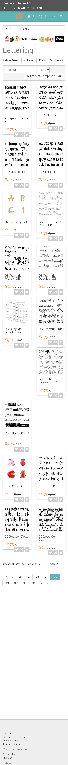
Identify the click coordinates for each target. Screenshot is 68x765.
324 (34, 583)
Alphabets (29, 60)
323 (24, 583)
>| (48, 583)
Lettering (21, 29)
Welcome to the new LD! (17, 3)
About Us (8, 733)
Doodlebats (56, 60)
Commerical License (14, 737)
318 (37, 576)
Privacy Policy (10, 740)
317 (28, 576)
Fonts (42, 60)
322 (15, 583)
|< (6, 576)
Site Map (7, 758)
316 (19, 576)
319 (46, 576)
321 (7, 583)
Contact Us (9, 754)
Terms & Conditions (14, 744)
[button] (41, 16)
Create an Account (29, 8)
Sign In (7, 8)
